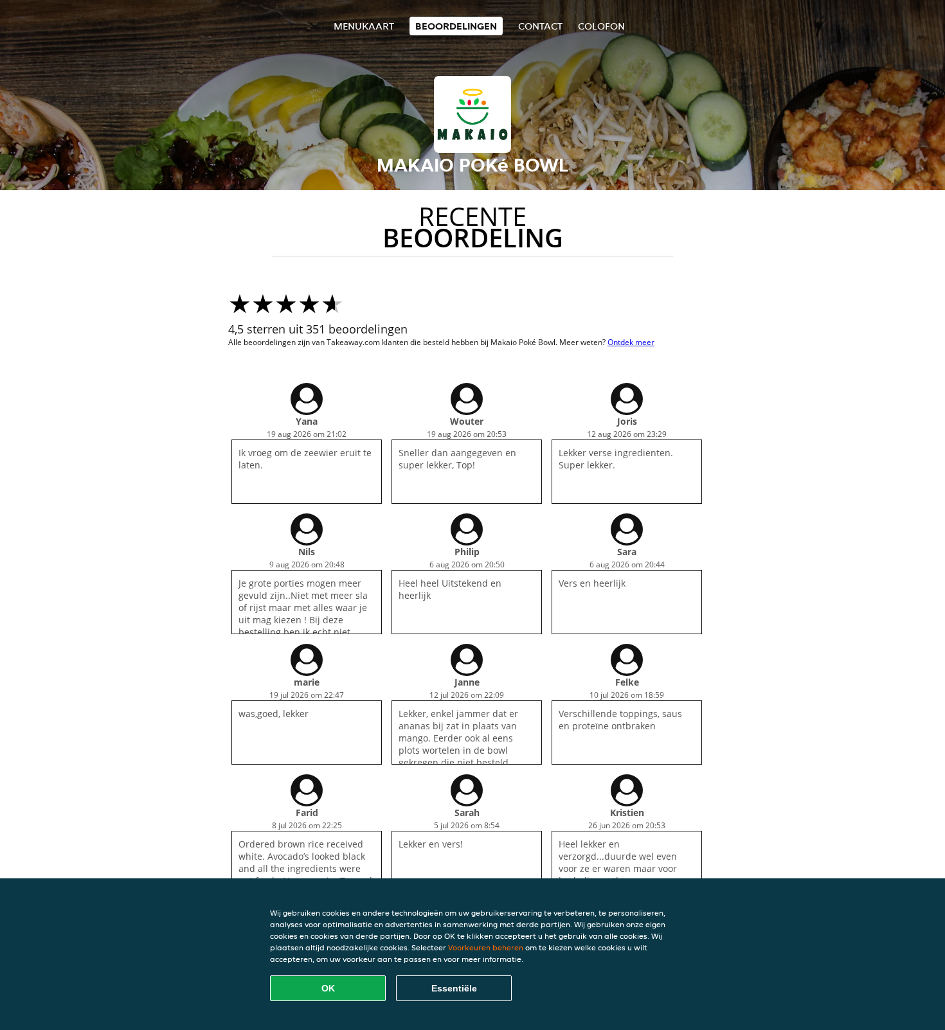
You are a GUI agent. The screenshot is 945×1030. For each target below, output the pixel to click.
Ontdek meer (631, 342)
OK (328, 988)
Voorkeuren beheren (485, 947)
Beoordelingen (456, 26)
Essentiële (454, 988)
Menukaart (364, 26)
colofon (601, 26)
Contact (540, 26)
